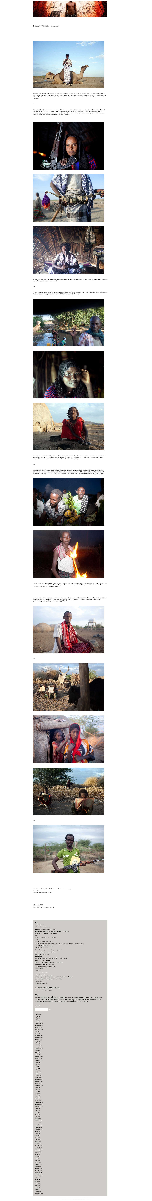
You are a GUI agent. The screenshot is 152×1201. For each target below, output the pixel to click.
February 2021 (38, 1021)
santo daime (60, 1001)
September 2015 (39, 1106)
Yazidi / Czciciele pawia (41, 983)
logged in (42, 907)
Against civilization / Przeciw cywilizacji (45, 929)
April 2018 (37, 1052)
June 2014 (37, 1135)
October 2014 (38, 1127)
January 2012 (38, 1191)
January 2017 (38, 1077)
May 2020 (37, 1033)
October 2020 (38, 1027)
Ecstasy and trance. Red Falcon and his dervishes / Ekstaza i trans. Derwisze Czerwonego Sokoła (59, 943)
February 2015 (38, 1121)
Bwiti (36, 939)
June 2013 (37, 1156)
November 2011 (39, 1193)
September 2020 (39, 1029)
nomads (46, 892)
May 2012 (37, 1183)
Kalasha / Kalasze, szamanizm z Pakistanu (46, 952)
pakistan (84, 999)
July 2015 (37, 1110)
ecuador (36, 999)
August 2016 (38, 1087)
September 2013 (39, 1150)
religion (49, 1001)
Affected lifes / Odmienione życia (43, 927)
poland (99, 999)
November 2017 (39, 1056)
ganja (48, 999)
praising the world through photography (43, 990)
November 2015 (39, 1104)
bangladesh (61, 997)
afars (40, 892)
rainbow (45, 1001)
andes (47, 997)
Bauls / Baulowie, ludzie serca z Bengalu (45, 937)
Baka (36, 935)
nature (76, 999)
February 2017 (38, 1075)
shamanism (71, 1000)
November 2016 (39, 1081)
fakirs (45, 999)
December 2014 (39, 1125)
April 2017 (37, 1071)
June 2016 (37, 1092)
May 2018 (37, 1050)
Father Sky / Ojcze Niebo (41, 948)
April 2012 (37, 1185)
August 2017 (38, 1062)
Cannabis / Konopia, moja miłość (43, 941)
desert (100, 997)
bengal (68, 997)
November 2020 (39, 1025)
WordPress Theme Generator (88, 1198)
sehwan (65, 1001)
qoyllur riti (42, 1001)
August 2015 (38, 1108)
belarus (65, 997)
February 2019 (38, 1046)
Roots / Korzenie (39, 968)
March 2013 (38, 1162)
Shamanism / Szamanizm (41, 973)
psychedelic (37, 1001)
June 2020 (37, 1031)
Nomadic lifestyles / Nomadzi (44, 888)
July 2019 (37, 1042)
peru (89, 999)
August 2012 (38, 1177)
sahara (55, 1001)
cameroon (76, 997)
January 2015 (38, 1123)
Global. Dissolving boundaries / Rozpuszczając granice (49, 950)
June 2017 (37, 1067)
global (51, 999)
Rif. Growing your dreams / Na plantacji (45, 966)
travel (81, 1001)
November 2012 (39, 1171)
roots (53, 1001)
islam (66, 999)
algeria (39, 997)
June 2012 (37, 1181)
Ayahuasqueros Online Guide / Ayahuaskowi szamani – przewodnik (52, 931)
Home (36, 923)
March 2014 (38, 1141)
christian (85, 997)
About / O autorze (39, 925)
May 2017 (37, 1069)
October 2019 (38, 1040)
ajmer (36, 997)
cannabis (81, 997)
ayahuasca (54, 996)
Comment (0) (35, 890)
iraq (63, 999)
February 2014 (38, 1144)
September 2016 (39, 1085)
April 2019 (37, 1044)
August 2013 (38, 1152)
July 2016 (37, 1089)
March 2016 (38, 1098)
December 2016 (39, 1079)
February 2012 (38, 1189)
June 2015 (37, 1112)
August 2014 (38, 1131)
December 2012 (39, 1169)
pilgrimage (93, 999)
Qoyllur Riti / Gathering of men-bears (44, 964)
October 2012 (38, 1173)
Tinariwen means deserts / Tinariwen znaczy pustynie (61, 888)
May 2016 (37, 1094)
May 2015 (37, 1114)
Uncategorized (38, 981)
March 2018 (38, 1054)
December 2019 (39, 1035)
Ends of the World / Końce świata (43, 946)
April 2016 (37, 1096)
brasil (71, 997)
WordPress (69, 1198)
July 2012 (37, 1179)
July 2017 (37, 1065)
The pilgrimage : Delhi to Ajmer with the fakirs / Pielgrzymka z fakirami (53, 977)
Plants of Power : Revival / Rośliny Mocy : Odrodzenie (49, 962)
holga (56, 999)
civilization (96, 997)
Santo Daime (38, 971)
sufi (78, 1000)
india (60, 999)
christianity (90, 997)
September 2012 (39, 1175)
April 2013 (37, 1160)
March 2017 (38, 1073)
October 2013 (38, 1148)
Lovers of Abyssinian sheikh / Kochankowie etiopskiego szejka (51, 958)
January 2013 (38, 1166)
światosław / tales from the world (74, 1199)
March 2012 (38, 1187)
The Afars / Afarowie (41, 26)
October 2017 (38, 1058)
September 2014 (39, 1129)
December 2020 (39, 1023)
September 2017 (39, 1060)
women (50, 892)
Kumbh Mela (38, 956)
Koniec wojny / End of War (42, 954)
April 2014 (37, 1139)
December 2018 (39, 1048)
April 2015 (37, 1117)
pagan (79, 999)
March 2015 (38, 1119)
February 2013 (38, 1164)
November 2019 (39, 1037)
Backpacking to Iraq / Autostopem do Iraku (46, 933)
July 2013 (37, 1154)
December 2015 (39, 1102)
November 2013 (39, 1146)
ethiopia (43, 892)
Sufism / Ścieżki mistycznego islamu (44, 975)
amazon (43, 997)
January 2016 (38, 1100)
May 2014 (37, 1137)
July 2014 (37, 1133)
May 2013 (37, 1158)
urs (84, 1001)
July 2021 (37, 1019)
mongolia (72, 999)
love (69, 999)
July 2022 (37, 1017)
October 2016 (38, 1083)
